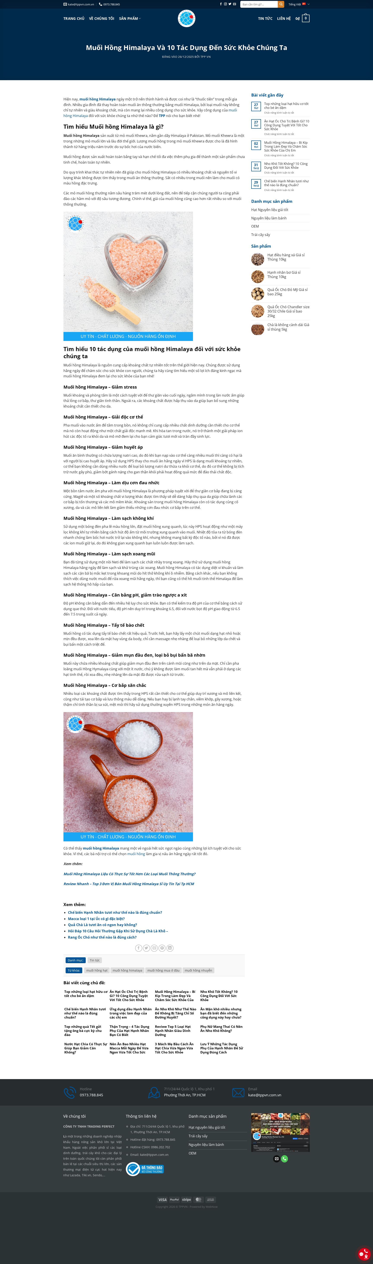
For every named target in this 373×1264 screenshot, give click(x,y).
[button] (303, 18)
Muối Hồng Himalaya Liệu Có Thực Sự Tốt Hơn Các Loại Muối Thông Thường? (129, 874)
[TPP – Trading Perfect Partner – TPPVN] (186, 18)
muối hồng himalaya (127, 970)
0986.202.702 (160, 1147)
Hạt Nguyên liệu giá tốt (269, 209)
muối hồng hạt (96, 970)
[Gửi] (281, 4)
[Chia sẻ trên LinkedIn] (170, 948)
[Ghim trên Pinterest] (162, 948)
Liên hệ (284, 18)
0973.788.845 (91, 1094)
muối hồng (136, 854)
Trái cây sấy (260, 234)
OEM (255, 226)
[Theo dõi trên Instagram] (225, 4)
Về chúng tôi (101, 18)
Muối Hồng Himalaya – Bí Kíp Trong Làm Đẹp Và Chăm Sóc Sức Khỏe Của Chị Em (286, 146)
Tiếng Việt (295, 4)
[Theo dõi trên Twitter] (230, 4)
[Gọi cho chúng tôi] (284, 1158)
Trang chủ (73, 18)
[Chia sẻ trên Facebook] (138, 948)
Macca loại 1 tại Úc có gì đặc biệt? (96, 918)
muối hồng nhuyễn (198, 970)
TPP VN (206, 57)
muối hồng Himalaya (97, 99)
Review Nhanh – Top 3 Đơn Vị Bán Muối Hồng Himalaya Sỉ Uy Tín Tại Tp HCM (128, 883)
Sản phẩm (128, 18)
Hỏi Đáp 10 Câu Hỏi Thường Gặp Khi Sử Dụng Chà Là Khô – (118, 931)
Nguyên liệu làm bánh (269, 218)
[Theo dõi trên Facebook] (221, 4)
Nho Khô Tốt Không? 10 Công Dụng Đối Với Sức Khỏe (286, 165)
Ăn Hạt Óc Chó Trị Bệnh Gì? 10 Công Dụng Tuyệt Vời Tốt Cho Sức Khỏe (286, 125)
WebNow (212, 1207)
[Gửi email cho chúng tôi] (234, 4)
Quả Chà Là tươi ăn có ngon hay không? (102, 924)
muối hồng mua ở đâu (163, 970)
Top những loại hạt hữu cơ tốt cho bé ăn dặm (286, 105)
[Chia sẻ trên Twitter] (146, 948)
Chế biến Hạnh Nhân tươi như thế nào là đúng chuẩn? (115, 912)
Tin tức (265, 18)
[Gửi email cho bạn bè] (154, 948)
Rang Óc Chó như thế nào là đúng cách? (102, 937)
